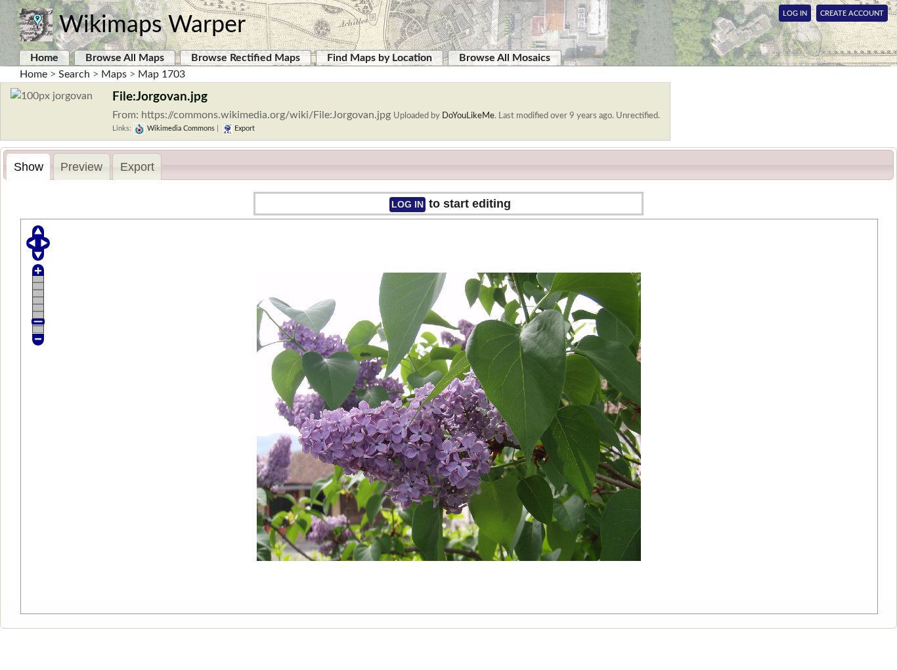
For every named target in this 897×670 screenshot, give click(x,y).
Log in (407, 204)
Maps (114, 74)
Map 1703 (161, 74)
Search (74, 74)
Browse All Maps (124, 58)
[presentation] (28, 167)
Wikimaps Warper (152, 25)
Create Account (852, 13)
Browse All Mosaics (504, 58)
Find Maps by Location (379, 58)
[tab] (28, 166)
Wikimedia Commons (180, 128)
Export (243, 128)
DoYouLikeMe (468, 115)
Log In (795, 13)
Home (44, 58)
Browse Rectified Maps (245, 58)
